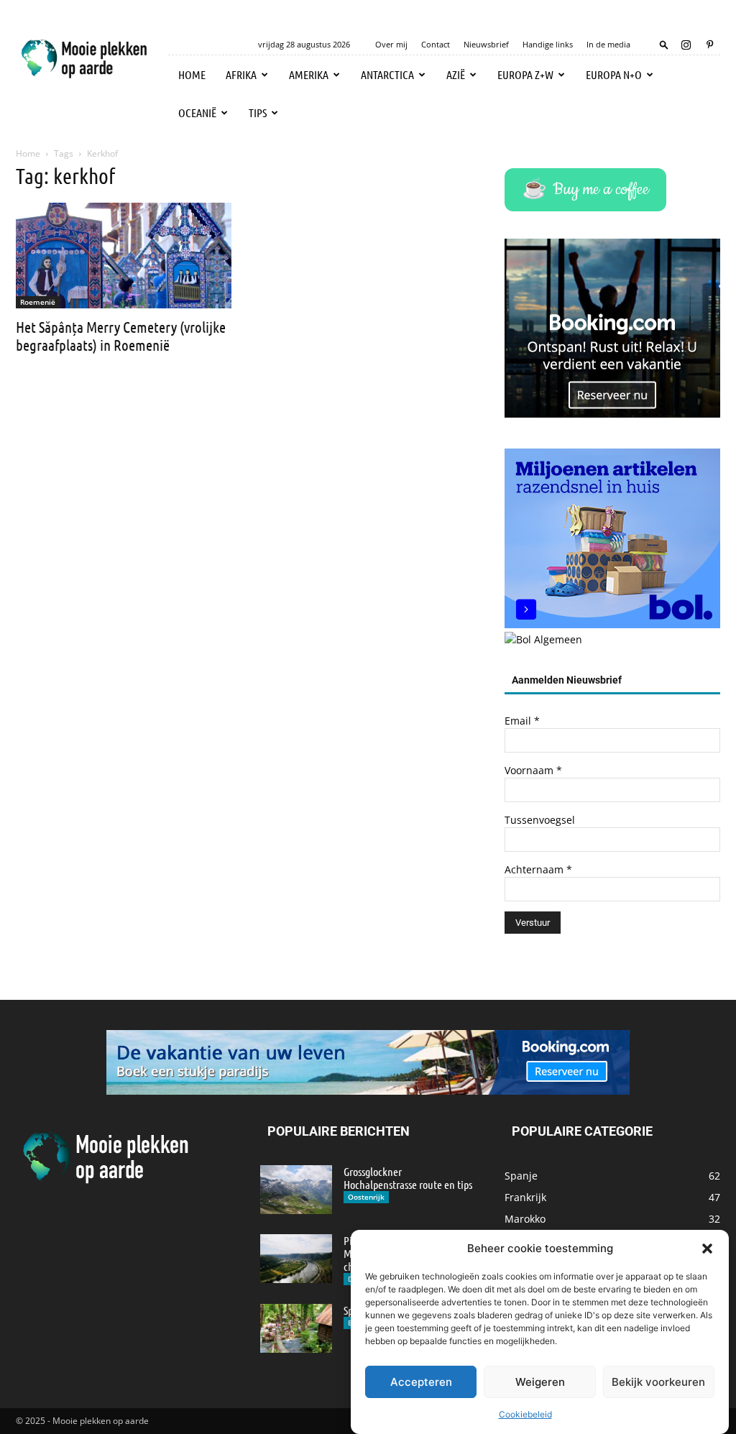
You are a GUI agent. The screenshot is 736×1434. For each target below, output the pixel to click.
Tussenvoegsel (540, 820)
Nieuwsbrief (486, 44)
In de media (608, 44)
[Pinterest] (709, 45)
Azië (455, 74)
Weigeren (540, 1382)
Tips (258, 112)
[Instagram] (685, 45)
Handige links (548, 44)
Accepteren (421, 1382)
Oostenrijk (366, 1197)
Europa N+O (614, 74)
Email (522, 720)
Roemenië (37, 302)
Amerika (308, 74)
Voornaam (533, 770)
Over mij (391, 44)
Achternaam (538, 869)
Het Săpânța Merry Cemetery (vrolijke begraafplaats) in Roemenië (121, 336)
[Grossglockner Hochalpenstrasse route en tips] (296, 1190)
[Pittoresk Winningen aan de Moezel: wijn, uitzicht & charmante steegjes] (296, 1259)
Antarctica (387, 74)
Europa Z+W (525, 74)
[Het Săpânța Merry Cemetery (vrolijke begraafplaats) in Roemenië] (123, 255)
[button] (707, 1248)
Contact (435, 44)
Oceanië (197, 112)
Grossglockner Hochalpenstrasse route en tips (408, 1177)
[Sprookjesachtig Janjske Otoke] (296, 1328)
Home (192, 74)
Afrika (241, 74)
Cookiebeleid (525, 1414)
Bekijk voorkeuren (658, 1382)
